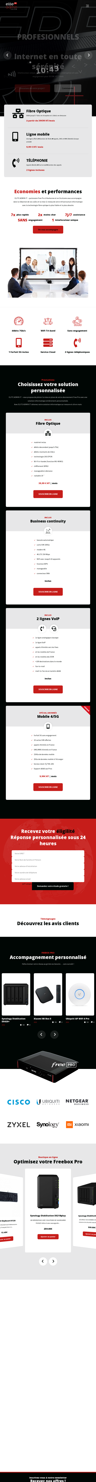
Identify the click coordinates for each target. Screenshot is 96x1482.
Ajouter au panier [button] (48, 1237)
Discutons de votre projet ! (33, 78)
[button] (41, 1035)
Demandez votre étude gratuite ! (52, 886)
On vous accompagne (48, 229)
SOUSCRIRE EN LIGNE (48, 494)
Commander (69, 78)
